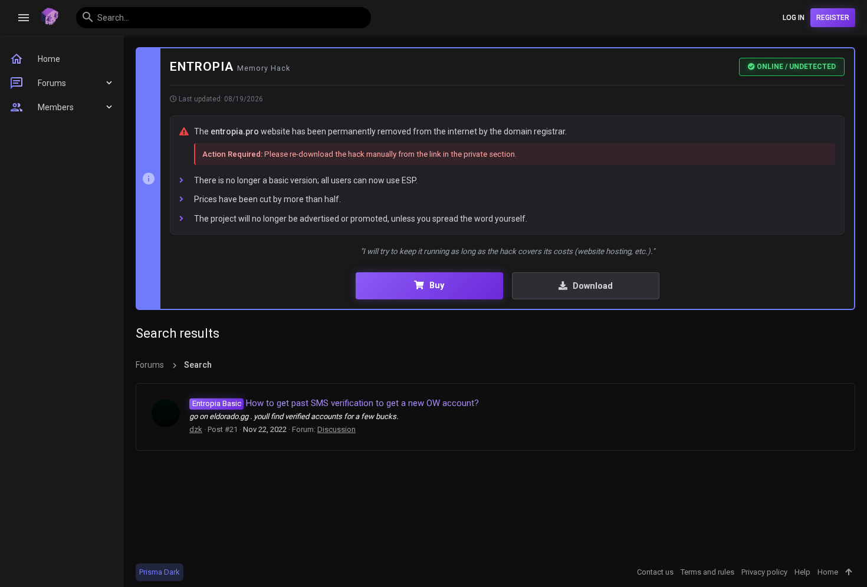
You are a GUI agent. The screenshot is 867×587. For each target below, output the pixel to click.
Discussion (336, 429)
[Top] (848, 572)
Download (591, 286)
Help (802, 572)
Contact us (655, 572)
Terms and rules (707, 572)
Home (827, 572)
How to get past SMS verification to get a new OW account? (335, 403)
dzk (195, 429)
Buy (435, 285)
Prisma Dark (159, 572)
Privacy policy (764, 572)
